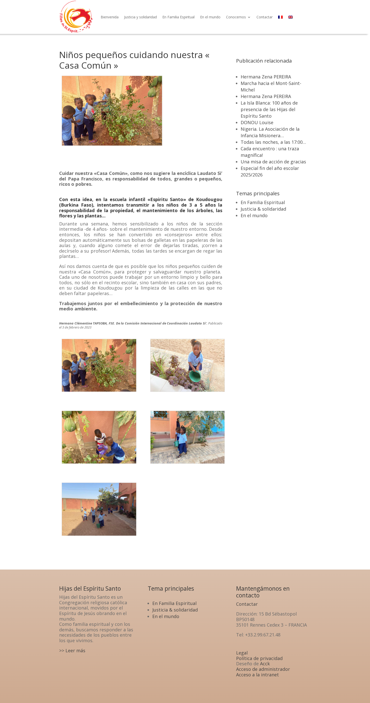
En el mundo (210, 17)
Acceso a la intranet (257, 675)
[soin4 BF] (188, 464)
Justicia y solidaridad (140, 17)
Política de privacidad (259, 658)
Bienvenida (110, 17)
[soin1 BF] (99, 393)
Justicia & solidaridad (263, 209)
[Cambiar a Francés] (280, 17)
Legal (242, 653)
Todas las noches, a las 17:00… (273, 142)
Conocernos (236, 17)
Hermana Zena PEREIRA (266, 77)
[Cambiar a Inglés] (290, 17)
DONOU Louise (257, 122)
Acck (265, 664)
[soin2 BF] (188, 393)
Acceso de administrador (263, 669)
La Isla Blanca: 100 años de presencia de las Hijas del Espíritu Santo (269, 109)
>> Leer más (72, 650)
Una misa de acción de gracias (273, 162)
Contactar (264, 17)
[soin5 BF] (99, 537)
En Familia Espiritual (178, 17)
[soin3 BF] (99, 464)
